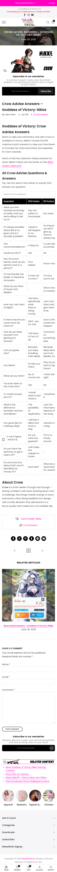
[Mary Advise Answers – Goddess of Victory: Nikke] (42, 551)
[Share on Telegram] (37, 538)
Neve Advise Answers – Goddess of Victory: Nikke (28, 625)
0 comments (41, 114)
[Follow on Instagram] (28, 15)
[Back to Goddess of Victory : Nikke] (28, 551)
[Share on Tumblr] (31, 538)
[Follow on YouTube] (32, 15)
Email (6, 677)
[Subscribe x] (52, 748)
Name (6, 664)
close (52, 3)
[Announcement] (25, 3)
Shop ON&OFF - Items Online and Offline (26, 777)
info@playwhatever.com (30, 9)
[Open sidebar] (3, 439)
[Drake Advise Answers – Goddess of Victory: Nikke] (15, 551)
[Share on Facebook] (13, 538)
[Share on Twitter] (19, 538)
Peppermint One (34, 862)
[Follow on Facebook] (24, 15)
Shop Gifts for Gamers (17, 774)
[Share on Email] (43, 538)
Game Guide (27, 518)
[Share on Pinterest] (25, 538)
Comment (8, 689)
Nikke (38, 518)
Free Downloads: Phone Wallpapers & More (27, 781)
